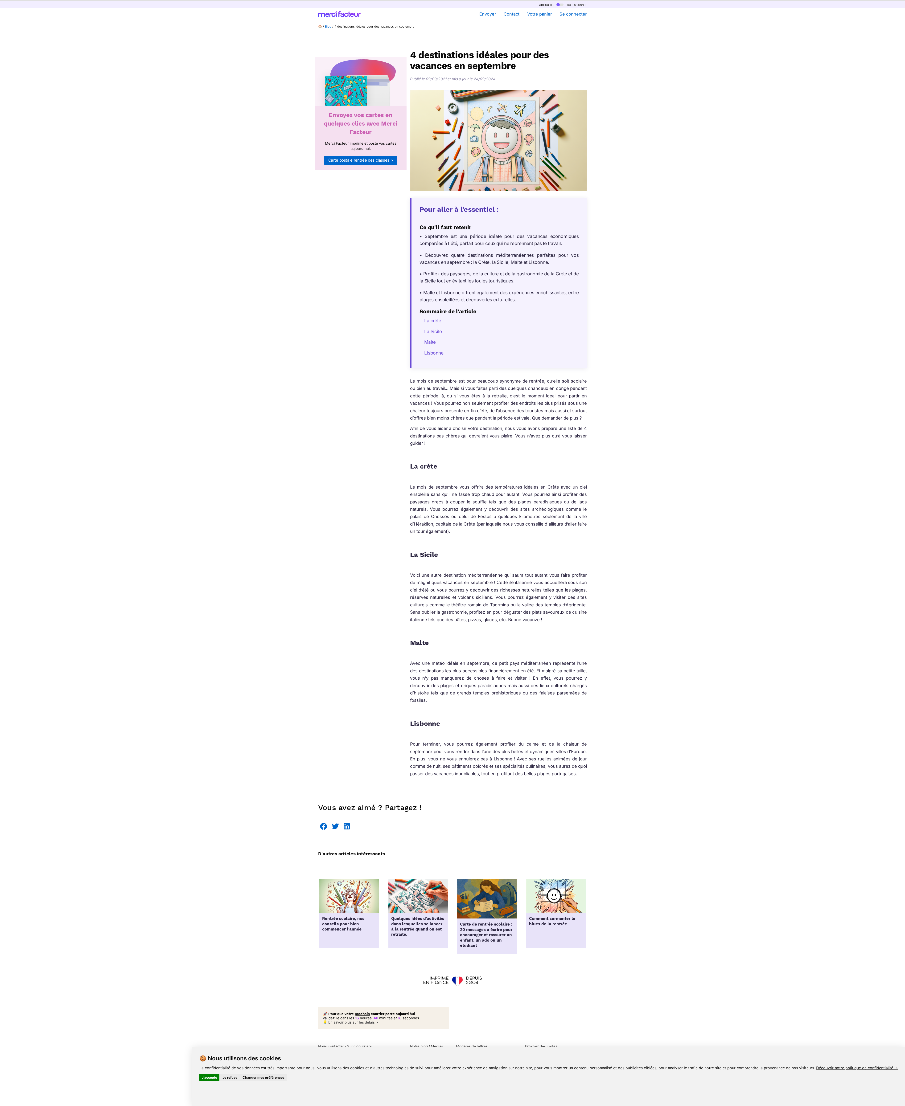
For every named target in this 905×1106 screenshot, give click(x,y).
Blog (328, 26)
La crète (432, 320)
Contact (511, 14)
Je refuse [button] (229, 1077)
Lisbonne (434, 353)
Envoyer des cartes (541, 1046)
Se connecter (573, 14)
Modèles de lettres (472, 1046)
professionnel (576, 4)
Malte (430, 342)
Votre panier (539, 14)
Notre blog (419, 1046)
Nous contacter (331, 1046)
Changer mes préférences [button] (263, 1077)
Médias (437, 1046)
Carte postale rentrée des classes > (360, 160)
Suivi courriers (359, 1046)
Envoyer (487, 14)
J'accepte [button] (209, 1077)
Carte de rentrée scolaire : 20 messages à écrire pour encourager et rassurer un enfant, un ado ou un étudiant (486, 935)
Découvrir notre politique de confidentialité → (857, 1067)
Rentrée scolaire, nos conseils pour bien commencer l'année (343, 923)
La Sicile (433, 331)
